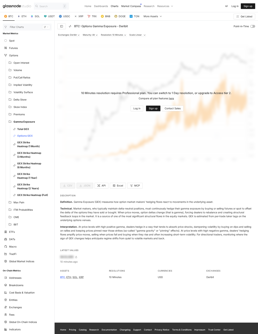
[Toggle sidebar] (61, 26)
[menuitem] (27, 40)
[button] (9, 16)
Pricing (72, 329)
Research (149, 6)
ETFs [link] (12, 231)
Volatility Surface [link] (23, 92)
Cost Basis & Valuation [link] (22, 292)
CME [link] (16, 217)
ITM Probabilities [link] (23, 209)
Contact (148, 329)
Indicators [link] (15, 329)
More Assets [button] (151, 16)
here (171, 98)
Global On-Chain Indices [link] (23, 321)
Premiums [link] (19, 114)
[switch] (252, 26)
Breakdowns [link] (16, 285)
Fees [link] (11, 314)
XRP (81, 277)
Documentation (109, 329)
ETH (68, 277)
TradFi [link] (12, 253)
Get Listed (228, 329)
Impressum (199, 329)
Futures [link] (13, 47)
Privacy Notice (162, 329)
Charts (114, 6)
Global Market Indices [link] (21, 261)
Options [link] (13, 55)
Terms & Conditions (181, 329)
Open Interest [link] (21, 62)
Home (88, 6)
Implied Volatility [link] (23, 84)
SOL (74, 277)
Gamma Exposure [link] (24, 121)
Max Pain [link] (19, 202)
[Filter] (46, 27)
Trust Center (214, 329)
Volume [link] (18, 70)
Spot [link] (12, 40)
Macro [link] (12, 246)
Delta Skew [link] (20, 99)
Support (137, 329)
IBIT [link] (16, 224)
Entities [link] (13, 299)
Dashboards (101, 6)
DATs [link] (12, 239)
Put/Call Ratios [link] (22, 77)
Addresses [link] (15, 277)
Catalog (83, 329)
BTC (62, 277)
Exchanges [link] (15, 307)
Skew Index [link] (20, 106)
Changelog (125, 329)
